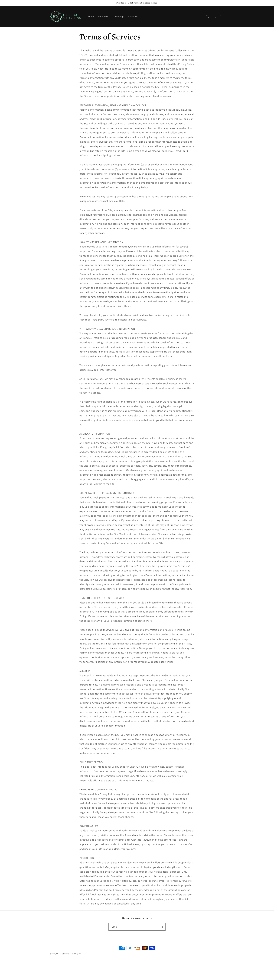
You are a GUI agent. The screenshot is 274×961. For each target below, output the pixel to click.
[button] (104, 16)
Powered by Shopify (72, 954)
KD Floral (60, 954)
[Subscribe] (161, 927)
